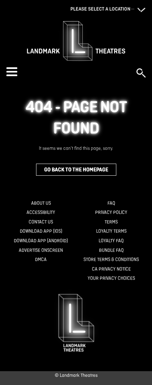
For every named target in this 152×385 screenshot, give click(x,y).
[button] (67, 71)
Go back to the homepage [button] (76, 169)
